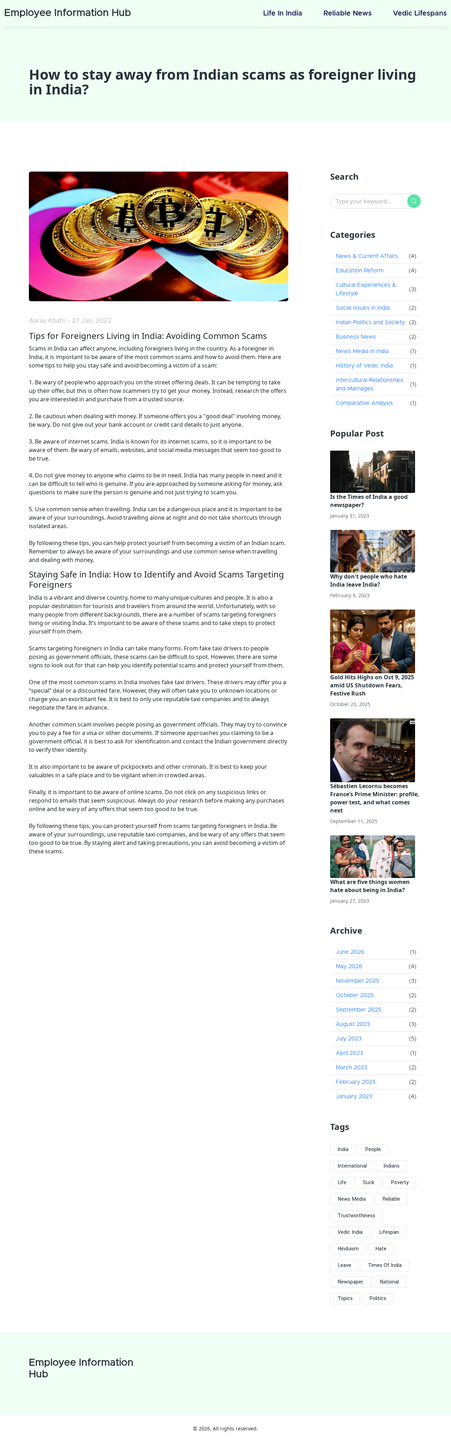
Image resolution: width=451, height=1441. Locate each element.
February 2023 (355, 1082)
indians (391, 1166)
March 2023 (351, 1067)
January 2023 (354, 1096)
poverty (400, 1182)
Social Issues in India (363, 308)
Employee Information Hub (67, 13)
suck (368, 1182)
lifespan (389, 1232)
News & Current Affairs (367, 256)
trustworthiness (356, 1215)
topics (345, 1298)
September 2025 (358, 1010)
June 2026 (350, 952)
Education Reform (360, 270)
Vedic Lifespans (420, 13)
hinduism (348, 1249)
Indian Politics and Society (370, 322)
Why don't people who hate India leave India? (368, 580)
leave (344, 1265)
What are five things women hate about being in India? (370, 886)
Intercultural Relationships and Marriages (369, 384)
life (342, 1182)
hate (381, 1249)
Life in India (282, 13)
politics (377, 1298)
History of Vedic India (364, 366)
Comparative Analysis (364, 403)
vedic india (350, 1232)
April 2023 (349, 1053)
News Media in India (362, 351)
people (373, 1149)
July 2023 (349, 1038)
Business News (356, 337)
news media (352, 1199)
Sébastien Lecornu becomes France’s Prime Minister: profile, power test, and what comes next (374, 798)
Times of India (385, 1265)
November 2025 (357, 981)
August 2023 (353, 1024)
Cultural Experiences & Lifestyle (366, 289)
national (389, 1282)
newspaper (350, 1282)
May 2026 (349, 966)
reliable (391, 1199)
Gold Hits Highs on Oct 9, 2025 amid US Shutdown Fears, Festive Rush (372, 685)
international (352, 1166)
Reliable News (347, 13)
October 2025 (354, 995)
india (343, 1149)
